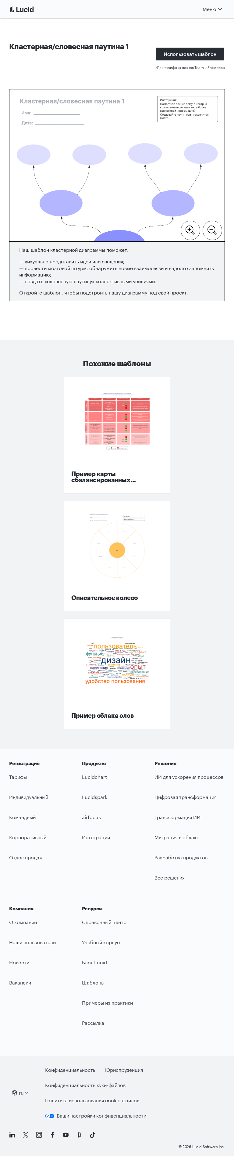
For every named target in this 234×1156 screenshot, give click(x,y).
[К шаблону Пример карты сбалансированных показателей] (117, 435)
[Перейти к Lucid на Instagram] (39, 1135)
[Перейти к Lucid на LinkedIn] (12, 1135)
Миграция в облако (177, 837)
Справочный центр (104, 922)
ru (21, 1093)
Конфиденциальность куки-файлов (85, 1085)
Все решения (169, 877)
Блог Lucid (94, 962)
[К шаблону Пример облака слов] (117, 674)
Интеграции (96, 837)
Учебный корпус (101, 942)
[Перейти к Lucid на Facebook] (52, 1135)
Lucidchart (94, 777)
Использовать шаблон (190, 54)
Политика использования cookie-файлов (92, 1100)
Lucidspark (94, 797)
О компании (23, 922)
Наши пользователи (32, 942)
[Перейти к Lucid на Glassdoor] (79, 1135)
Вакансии (20, 982)
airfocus (91, 817)
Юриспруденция (124, 1070)
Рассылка (93, 1023)
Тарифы (18, 777)
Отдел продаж (26, 857)
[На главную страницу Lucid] (29, 9)
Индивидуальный (28, 797)
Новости (19, 962)
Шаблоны (93, 982)
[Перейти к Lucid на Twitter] (26, 1135)
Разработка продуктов (180, 857)
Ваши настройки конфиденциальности (101, 1115)
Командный (22, 817)
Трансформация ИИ (177, 817)
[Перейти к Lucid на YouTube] (66, 1135)
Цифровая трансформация (185, 797)
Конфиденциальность (70, 1070)
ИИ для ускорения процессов (188, 777)
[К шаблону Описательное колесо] (117, 556)
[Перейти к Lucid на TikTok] (93, 1135)
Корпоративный (27, 837)
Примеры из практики (107, 1003)
